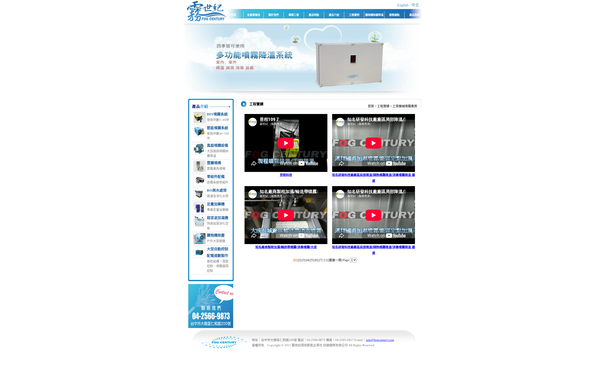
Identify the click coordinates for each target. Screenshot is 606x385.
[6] (316, 260)
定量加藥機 (216, 204)
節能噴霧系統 (217, 128)
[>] (325, 260)
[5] (312, 260)
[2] (299, 260)
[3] (303, 260)
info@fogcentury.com (380, 340)
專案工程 (294, 14)
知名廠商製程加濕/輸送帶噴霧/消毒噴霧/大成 (286, 247)
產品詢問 (414, 14)
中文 (415, 5)
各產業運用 (253, 14)
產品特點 (314, 14)
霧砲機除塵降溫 (374, 14)
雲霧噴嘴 (214, 163)
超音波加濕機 (217, 218)
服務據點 (394, 14)
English (403, 5)
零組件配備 (216, 177)
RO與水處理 (217, 190)
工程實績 (383, 106)
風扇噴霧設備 (217, 145)
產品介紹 (334, 14)
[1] (295, 260)
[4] (308, 260)
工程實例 (354, 14)
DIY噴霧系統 (217, 114)
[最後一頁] (335, 260)
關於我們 (273, 14)
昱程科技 (286, 175)
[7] (320, 260)
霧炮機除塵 (216, 235)
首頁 (233, 14)
